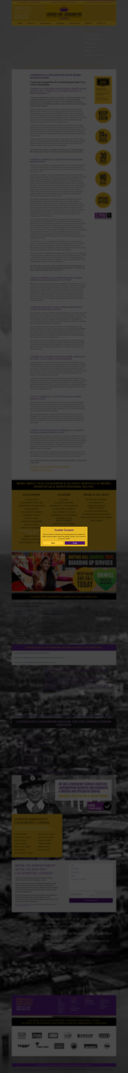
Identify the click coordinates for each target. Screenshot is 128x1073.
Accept (75, 543)
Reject (53, 543)
